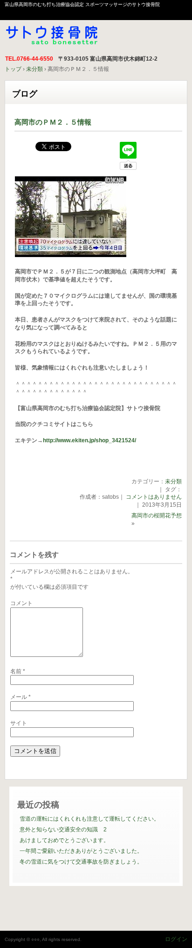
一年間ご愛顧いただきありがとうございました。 (81, 851)
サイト (18, 723)
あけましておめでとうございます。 (64, 840)
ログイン (176, 939)
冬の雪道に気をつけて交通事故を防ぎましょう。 (81, 861)
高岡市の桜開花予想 (156, 515)
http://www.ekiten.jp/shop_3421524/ (89, 440)
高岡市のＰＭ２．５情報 (52, 122)
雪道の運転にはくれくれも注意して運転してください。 (89, 819)
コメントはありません (154, 497)
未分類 (173, 481)
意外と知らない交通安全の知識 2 (63, 829)
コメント (21, 603)
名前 (17, 671)
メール (20, 697)
